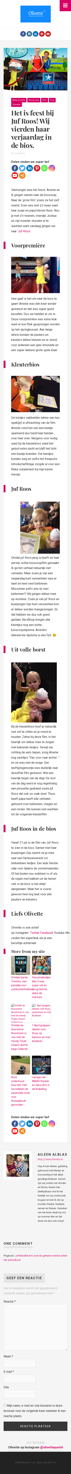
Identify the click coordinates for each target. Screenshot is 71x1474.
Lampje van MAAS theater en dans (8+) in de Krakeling (41, 1083)
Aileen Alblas (52, 1154)
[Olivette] (35, 13)
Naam (8, 1356)
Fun (52, 100)
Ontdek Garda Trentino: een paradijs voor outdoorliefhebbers (20, 983)
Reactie (10, 1301)
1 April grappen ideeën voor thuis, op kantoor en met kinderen (41, 1033)
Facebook (46, 933)
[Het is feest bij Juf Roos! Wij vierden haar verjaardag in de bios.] (36, 69)
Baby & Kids (18, 100)
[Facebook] (23, 34)
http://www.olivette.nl (50, 1159)
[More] (22, 175)
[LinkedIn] (35, 34)
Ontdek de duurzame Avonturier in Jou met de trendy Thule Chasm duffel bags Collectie (19, 1037)
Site (6, 1387)
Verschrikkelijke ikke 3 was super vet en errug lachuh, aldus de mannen (41, 987)
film (44, 100)
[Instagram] (29, 34)
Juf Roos (24, 231)
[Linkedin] (29, 168)
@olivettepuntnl (51, 1447)
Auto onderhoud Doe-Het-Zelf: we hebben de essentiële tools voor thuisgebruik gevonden (20, 1091)
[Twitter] (22, 168)
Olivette (16, 104)
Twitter (34, 933)
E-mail (9, 1371)
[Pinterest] (42, 34)
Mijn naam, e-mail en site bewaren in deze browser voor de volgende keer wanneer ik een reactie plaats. (35, 1411)
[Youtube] (48, 34)
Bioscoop (34, 100)
